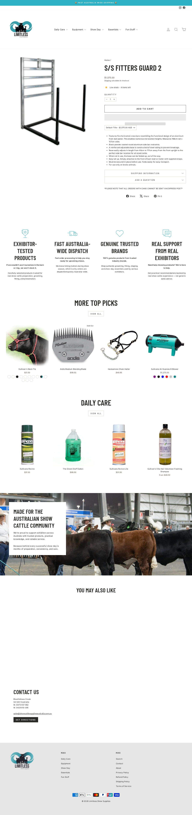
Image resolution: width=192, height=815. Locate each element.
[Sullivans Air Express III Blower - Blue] (162, 376)
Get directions (26, 720)
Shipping (107, 81)
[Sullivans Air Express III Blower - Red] (166, 376)
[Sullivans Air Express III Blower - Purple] (154, 376)
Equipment (78, 29)
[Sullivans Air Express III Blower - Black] (158, 376)
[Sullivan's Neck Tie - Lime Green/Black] (31, 380)
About (118, 768)
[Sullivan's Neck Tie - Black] (17, 376)
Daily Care (59, 29)
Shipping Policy (123, 781)
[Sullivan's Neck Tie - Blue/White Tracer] (29, 376)
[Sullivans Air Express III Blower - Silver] (170, 376)
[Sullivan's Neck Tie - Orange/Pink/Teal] (25, 376)
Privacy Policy (122, 772)
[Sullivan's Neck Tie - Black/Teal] (41, 376)
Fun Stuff (130, 29)
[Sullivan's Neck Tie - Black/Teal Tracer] (37, 376)
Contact (119, 763)
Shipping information (145, 173)
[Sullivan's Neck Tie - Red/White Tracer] (9, 376)
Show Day (95, 29)
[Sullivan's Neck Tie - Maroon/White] (23, 380)
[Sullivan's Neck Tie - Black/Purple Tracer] (21, 376)
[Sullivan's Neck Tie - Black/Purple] (45, 376)
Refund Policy (122, 777)
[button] (145, 117)
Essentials (113, 29)
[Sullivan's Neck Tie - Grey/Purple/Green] (33, 376)
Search (119, 759)
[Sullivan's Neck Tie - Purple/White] (27, 380)
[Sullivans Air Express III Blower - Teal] (174, 376)
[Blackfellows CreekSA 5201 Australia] (96, 705)
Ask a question (145, 180)
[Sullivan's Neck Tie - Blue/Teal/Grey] (13, 376)
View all (96, 314)
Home (107, 60)
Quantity (110, 94)
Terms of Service (123, 786)
